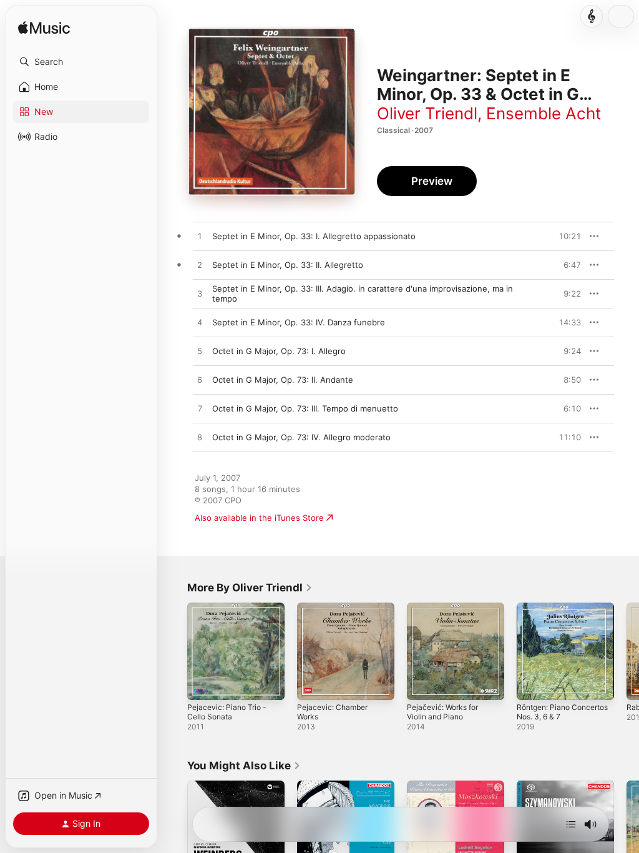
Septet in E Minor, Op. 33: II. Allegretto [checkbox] (287, 265)
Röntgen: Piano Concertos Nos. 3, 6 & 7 (562, 712)
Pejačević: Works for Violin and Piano (442, 712)
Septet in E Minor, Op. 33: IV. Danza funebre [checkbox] (298, 322)
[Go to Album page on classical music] (591, 16)
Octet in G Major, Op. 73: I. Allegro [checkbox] (279, 351)
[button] (81, 61)
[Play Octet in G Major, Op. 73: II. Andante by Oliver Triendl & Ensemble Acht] (199, 380)
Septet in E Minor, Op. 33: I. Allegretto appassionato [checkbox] (314, 236)
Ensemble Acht (543, 113)
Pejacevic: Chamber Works (332, 712)
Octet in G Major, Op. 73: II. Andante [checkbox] (282, 380)
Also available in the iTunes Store (259, 518)
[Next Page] (626, 651)
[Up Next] (570, 824)
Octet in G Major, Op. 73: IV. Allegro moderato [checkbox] (301, 437)
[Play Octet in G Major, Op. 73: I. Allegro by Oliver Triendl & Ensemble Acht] (199, 351)
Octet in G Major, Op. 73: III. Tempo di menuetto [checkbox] (305, 408)
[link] (250, 587)
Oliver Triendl (427, 113)
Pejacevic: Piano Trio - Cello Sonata (226, 712)
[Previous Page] (174, 651)
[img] (44, 28)
